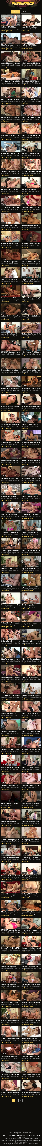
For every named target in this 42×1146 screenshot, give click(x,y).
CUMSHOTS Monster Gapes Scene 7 (10, 930)
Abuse (31, 1133)
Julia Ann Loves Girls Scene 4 (31, 63)
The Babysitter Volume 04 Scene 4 (10, 207)
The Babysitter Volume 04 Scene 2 (31, 225)
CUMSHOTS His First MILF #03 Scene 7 (31, 551)
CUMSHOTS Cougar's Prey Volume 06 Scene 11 (31, 298)
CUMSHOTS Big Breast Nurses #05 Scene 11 (10, 731)
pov (39, 896)
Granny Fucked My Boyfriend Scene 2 (31, 370)
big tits (24, 29)
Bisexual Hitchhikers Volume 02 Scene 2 (31, 966)
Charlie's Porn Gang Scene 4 (31, 99)
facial (13, 29)
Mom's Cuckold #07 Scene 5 (31, 81)
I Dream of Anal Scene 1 (9, 587)
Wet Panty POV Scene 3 (29, 894)
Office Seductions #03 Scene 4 (31, 262)
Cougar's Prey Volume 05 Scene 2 (10, 1074)
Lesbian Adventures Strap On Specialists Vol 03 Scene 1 (10, 1056)
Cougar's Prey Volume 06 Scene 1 (31, 424)
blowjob (8, 29)
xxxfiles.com (25, 31)
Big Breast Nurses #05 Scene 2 (10, 153)
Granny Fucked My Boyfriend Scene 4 (10, 840)
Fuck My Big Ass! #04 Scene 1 (10, 551)
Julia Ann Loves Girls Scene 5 (10, 370)
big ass (8, 119)
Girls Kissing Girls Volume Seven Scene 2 (31, 514)
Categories (17, 1133)
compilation (36, 119)
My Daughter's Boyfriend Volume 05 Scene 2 (10, 316)
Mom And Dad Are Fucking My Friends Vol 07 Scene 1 (10, 514)
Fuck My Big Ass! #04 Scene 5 (10, 1038)
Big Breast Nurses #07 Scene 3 (31, 587)
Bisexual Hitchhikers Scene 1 (10, 876)
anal (2, 173)
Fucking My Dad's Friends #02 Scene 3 (10, 442)
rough (9, 408)
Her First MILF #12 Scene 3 (10, 189)
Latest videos (26, 12)
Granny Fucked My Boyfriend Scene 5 (31, 1074)
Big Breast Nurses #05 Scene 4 (10, 388)
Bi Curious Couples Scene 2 (31, 1020)
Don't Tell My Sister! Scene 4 (31, 695)
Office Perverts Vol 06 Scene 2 (10, 659)
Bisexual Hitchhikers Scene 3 (31, 171)
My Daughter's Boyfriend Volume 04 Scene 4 (10, 117)
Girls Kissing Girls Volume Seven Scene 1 (31, 858)
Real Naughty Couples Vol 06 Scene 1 (31, 984)
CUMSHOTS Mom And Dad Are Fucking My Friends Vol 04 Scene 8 (31, 659)
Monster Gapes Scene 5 (9, 334)
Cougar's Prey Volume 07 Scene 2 (10, 948)
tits (7, 65)
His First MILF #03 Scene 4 (9, 984)
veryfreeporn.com (6, 31)
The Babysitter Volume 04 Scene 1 (31, 334)
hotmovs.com (5, 410)
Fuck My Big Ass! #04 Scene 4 (10, 1092)
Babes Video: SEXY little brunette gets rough (10, 406)
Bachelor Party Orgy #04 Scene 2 (10, 641)
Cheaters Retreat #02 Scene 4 (31, 316)
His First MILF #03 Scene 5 (9, 821)
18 (1, 534)
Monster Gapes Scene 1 (29, 189)
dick (27, 29)
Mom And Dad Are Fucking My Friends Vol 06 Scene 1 (10, 280)
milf (38, 47)
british (3, 805)
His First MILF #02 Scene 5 (9, 966)
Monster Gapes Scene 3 (29, 876)
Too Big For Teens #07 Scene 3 (31, 442)
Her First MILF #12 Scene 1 (30, 45)
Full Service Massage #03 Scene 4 (10, 605)
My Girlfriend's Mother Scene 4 (31, 478)
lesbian (33, 47)
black (28, 155)
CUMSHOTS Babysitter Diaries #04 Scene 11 (10, 785)
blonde (3, 29)
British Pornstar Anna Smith (10, 803)
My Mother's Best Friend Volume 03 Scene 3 (31, 243)
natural (20, 47)
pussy (37, 101)
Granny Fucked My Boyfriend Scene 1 (10, 1020)
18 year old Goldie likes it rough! (10, 532)
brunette (3, 47)
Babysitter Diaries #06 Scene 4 (31, 641)
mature (20, 29)
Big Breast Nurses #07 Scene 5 (31, 821)
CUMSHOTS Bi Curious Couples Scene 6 (10, 171)
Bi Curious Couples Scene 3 (10, 243)
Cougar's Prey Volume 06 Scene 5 (31, 280)
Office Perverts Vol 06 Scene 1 (10, 45)
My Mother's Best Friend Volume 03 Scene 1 (10, 460)
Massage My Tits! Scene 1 (9, 225)
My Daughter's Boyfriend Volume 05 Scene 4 (10, 262)
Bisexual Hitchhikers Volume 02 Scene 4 (10, 767)
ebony (20, 643)
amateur (10, 534)
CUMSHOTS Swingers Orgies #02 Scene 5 (10, 352)
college (13, 83)
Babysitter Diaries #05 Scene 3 (31, 785)
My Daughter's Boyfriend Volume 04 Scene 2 (31, 406)
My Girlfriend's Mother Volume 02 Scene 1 (10, 99)
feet (40, 264)
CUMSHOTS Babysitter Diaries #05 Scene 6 (31, 117)
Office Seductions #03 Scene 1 (10, 478)
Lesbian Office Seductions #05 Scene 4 (31, 1002)
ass (26, 191)
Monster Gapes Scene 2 (29, 605)
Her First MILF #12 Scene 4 (10, 424)
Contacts (25, 1133)
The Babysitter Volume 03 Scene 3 (31, 460)
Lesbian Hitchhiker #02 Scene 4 (10, 63)
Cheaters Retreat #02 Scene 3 (10, 298)
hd (16, 29)
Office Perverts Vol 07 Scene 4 (10, 1002)
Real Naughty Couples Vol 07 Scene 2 (10, 135)
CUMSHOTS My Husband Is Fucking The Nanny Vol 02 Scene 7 (31, 713)
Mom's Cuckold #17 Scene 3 (31, 153)
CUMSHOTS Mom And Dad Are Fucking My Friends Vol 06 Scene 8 (10, 569)
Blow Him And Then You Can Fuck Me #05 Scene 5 (10, 496)
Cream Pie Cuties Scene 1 (30, 27)
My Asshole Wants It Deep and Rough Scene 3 (10, 858)
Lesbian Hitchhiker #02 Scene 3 (10, 677)
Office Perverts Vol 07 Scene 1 (31, 352)
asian (2, 318)
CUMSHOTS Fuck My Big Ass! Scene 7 (10, 749)
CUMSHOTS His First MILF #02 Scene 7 (31, 135)
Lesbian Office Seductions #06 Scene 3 (10, 894)
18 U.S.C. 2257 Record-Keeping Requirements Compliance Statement (21, 1136)
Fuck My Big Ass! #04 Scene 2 (31, 749)
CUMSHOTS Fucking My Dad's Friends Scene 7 (31, 767)
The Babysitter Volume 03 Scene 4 (10, 81)
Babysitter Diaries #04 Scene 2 (31, 207)
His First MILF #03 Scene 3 (9, 27)
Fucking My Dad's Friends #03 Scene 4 (10, 623)
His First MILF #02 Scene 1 (9, 713)
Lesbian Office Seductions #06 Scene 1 (31, 912)
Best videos (15, 12)
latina (15, 47)
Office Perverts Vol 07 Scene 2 (31, 803)
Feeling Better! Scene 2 (29, 1038)
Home (10, 1133)
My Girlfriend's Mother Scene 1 (31, 388)
